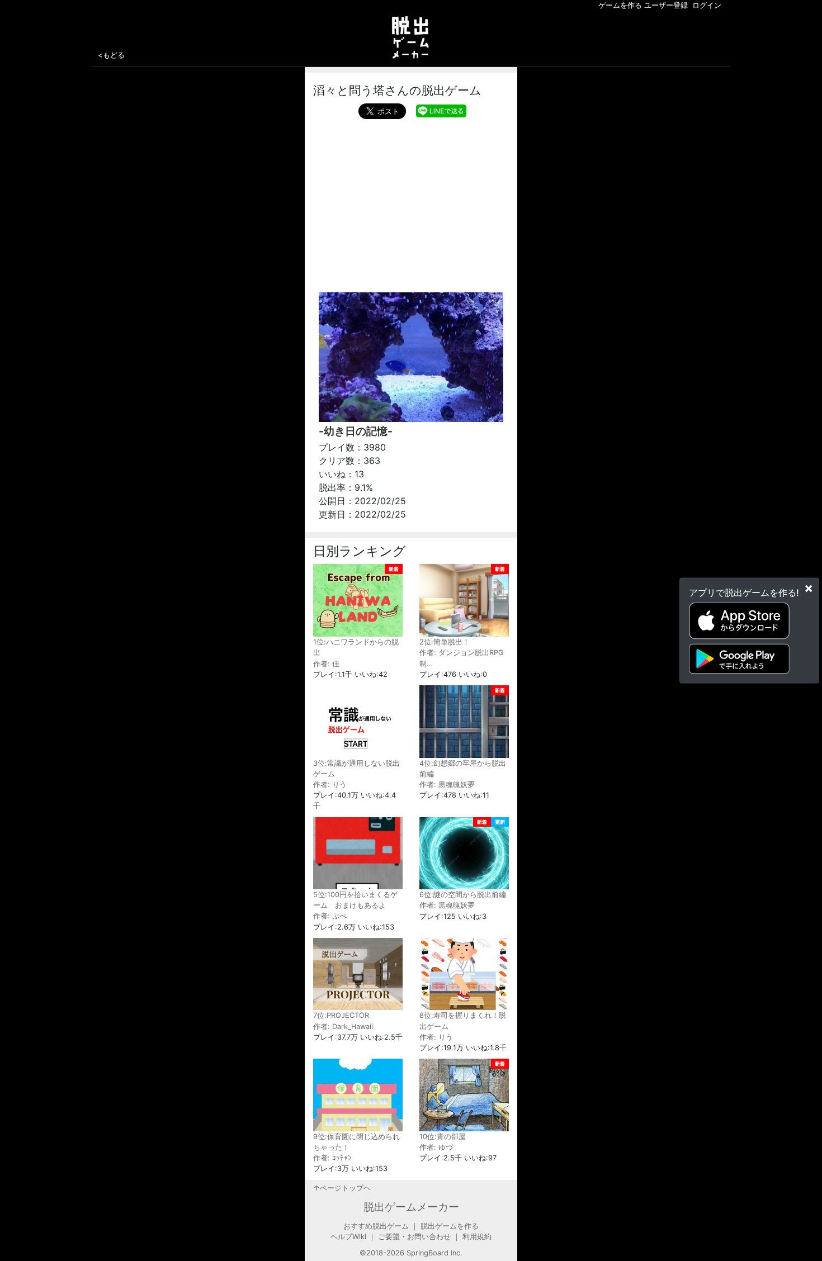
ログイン (706, 5)
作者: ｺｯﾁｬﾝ (332, 1158)
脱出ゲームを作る (450, 1226)
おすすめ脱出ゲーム (376, 1226)
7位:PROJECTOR (341, 1015)
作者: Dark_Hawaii (343, 1026)
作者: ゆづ (436, 1147)
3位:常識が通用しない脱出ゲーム (356, 768)
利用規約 (477, 1236)
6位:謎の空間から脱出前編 (462, 894)
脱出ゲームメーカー (411, 1206)
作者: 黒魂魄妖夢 (447, 784)
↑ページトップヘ (342, 1188)
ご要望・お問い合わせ (414, 1236)
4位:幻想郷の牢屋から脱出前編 (462, 768)
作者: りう (330, 784)
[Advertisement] (411, 203)
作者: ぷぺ (330, 916)
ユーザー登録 (666, 5)
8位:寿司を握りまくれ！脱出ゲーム (462, 1020)
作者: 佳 (326, 664)
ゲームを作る (620, 5)
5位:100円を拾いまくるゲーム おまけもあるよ (355, 899)
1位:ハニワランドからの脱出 (356, 647)
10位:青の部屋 (442, 1136)
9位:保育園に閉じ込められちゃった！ (356, 1141)
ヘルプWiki (348, 1236)
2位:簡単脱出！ (444, 642)
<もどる (111, 54)
